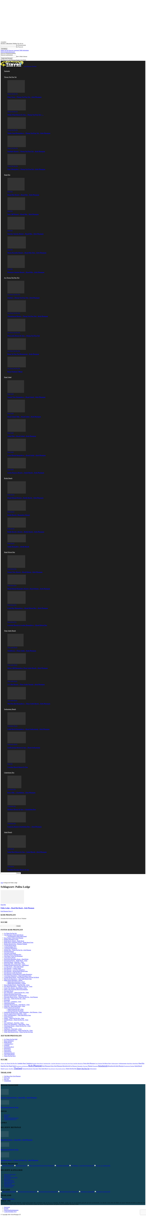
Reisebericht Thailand (129, 1066)
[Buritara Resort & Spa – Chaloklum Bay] (16, 804)
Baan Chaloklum (9, 1041)
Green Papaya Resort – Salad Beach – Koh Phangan (25, 473)
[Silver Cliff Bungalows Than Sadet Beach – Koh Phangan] (16, 663)
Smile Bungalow (8, 1017)
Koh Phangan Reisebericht (62, 1066)
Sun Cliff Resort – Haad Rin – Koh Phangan (23, 214)
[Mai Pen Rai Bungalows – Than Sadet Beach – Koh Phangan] (16, 699)
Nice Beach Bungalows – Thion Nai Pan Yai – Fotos (18, 986)
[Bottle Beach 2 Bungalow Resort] (16, 510)
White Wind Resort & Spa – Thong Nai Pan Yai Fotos (18, 1032)
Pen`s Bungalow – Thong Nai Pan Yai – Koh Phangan (26, 169)
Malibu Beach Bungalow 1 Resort (13, 980)
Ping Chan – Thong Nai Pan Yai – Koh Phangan (24, 97)
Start (2, 882)
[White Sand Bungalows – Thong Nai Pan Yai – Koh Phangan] (16, 128)
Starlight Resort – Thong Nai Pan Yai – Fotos (16, 1020)
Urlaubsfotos (7, 1080)
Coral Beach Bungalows (10, 948)
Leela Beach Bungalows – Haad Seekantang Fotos (17, 976)
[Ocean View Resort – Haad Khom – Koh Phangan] (16, 567)
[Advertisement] (31, 878)
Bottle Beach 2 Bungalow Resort (18, 515)
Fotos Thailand (98, 1063)
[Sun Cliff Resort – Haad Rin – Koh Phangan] (16, 209)
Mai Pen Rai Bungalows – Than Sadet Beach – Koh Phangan (28, 704)
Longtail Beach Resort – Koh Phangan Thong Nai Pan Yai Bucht (21, 977)
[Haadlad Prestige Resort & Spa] (16, 865)
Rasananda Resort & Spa (9, 1107)
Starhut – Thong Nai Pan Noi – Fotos (14, 1018)
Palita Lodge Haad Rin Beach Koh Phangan (16, 989)
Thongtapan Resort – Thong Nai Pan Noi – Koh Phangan (27, 316)
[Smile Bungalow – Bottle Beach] (16, 542)
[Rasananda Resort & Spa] (5, 1104)
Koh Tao (6, 1079)
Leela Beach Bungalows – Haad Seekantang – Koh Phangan (28, 729)
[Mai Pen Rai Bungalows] (102, 1165)
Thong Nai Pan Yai (10, 77)
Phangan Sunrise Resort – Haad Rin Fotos (15, 995)
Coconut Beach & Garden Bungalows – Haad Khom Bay (27, 625)
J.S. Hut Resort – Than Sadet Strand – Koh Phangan (26, 684)
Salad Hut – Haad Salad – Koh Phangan (21, 436)
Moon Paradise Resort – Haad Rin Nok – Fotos (16, 985)
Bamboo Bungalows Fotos (11, 939)
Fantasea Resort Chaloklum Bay (12, 954)
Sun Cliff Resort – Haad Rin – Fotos (14, 1023)
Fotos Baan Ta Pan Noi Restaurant (13, 956)
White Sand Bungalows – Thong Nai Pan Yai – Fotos (18, 1030)
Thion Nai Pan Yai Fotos (60, 1068)
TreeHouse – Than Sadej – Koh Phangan (21, 651)
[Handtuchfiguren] (86, 1191)
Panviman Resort (8, 991)
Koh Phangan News (6, 911)
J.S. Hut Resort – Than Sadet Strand (13, 966)
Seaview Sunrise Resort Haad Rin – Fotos (15, 1013)
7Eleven (2, 1063)
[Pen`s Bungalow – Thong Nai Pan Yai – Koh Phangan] (16, 164)
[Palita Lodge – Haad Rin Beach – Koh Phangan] (12, 903)
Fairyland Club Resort (10, 953)
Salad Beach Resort (9, 1003)
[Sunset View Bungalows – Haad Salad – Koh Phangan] (15, 392)
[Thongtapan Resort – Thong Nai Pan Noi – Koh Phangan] (16, 311)
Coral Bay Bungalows (56, 1063)
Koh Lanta (7, 1077)
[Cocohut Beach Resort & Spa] (16, 762)
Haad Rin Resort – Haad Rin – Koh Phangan (23, 195)
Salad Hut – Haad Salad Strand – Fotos (14, 1006)
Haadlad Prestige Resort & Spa (18, 870)
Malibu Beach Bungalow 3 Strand (16, 983)
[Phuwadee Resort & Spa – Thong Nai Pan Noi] (16, 331)
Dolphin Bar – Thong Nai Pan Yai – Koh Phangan (17, 950)
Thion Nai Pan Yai (52, 1068)
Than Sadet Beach (10, 631)
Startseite (7, 71)
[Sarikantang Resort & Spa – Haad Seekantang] (16, 742)
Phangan (90, 1066)
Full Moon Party (107, 1063)
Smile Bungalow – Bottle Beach (18, 547)
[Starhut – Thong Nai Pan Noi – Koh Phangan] (15, 293)
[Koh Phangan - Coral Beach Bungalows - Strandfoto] (81, 1165)
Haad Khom (129, 1063)
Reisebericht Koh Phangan (116, 1066)
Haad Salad (7, 377)
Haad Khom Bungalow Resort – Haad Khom (16, 959)
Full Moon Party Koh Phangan (12, 1076)
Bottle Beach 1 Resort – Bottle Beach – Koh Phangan (25, 532)
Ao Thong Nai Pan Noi (11, 278)
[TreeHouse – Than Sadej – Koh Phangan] (15, 646)
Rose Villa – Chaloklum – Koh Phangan (21, 792)
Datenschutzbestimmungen (8, 52)
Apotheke (20, 1063)
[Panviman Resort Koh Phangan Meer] (8, 1191)
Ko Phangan (73, 1066)
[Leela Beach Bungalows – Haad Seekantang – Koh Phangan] (16, 724)
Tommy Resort (8, 1027)
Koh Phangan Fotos (48, 1066)
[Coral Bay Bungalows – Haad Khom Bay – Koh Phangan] (16, 603)
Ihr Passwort (19, 47)
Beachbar (34, 1063)
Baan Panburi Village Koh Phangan (13, 938)
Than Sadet (35, 1068)
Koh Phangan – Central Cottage (12, 968)
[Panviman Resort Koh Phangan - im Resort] (26, 1191)
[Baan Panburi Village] (16, 367)
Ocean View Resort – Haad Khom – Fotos (15, 988)
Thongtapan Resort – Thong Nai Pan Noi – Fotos (17, 1026)
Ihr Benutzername (21, 45)
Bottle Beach (8, 478)
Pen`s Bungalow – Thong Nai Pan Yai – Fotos (16, 992)
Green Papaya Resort (9, 957)
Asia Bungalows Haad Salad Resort (13, 935)
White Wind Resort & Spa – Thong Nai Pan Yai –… (25, 115)
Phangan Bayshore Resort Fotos (12, 994)
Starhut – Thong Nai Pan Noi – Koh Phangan (23, 298)
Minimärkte (80, 1066)
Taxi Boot (11, 1068)
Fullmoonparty (114, 1063)
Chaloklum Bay (9, 772)
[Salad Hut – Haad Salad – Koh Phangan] (16, 431)
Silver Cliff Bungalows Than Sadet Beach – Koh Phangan (27, 668)
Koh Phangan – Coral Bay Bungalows (14, 969)
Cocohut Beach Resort (10, 945)
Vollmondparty (93, 1068)
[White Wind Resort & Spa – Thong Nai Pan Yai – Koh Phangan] (16, 110)
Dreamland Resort (9, 951)
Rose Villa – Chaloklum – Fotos (12, 1001)
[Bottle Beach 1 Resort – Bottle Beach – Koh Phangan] (16, 527)
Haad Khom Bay (9, 552)
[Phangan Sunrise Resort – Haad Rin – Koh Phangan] (16, 267)
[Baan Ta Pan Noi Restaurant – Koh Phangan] (16, 349)
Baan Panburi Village (14, 372)
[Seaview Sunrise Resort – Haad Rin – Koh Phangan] (16, 229)
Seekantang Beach (10, 709)
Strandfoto (6, 1068)
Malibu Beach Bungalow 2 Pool (16, 982)
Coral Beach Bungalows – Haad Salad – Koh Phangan (26, 455)
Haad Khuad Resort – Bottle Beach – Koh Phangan (25, 498)
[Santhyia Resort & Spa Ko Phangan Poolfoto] (7, 1165)
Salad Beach (8, 832)
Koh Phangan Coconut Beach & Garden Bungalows (18, 974)
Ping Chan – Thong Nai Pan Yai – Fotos (15, 998)
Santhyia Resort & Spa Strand (15, 1010)
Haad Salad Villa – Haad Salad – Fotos (14, 963)
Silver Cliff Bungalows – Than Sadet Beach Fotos (17, 1015)
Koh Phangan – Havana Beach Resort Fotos (16, 971)
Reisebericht (103, 1066)
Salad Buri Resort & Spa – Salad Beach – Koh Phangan (27, 852)
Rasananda (7, 1000)
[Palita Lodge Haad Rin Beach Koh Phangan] (41, 1165)
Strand (2, 1068)
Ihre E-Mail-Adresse (21, 56)
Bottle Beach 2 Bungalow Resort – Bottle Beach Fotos (18, 942)
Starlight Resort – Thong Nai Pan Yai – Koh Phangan (26, 151)
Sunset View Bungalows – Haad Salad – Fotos (16, 1024)
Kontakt (6, 1116)
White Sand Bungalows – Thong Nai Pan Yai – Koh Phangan (28, 133)
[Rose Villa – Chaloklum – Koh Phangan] (14, 787)
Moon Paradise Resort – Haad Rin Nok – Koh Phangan (26, 253)
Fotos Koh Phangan (89, 1063)
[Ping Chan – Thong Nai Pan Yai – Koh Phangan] (16, 92)
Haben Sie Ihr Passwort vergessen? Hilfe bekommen (15, 50)
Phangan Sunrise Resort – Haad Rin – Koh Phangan (25, 272)
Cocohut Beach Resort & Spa (17, 767)
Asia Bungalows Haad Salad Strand (17, 936)
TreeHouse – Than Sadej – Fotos (13, 1029)
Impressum (7, 1115)
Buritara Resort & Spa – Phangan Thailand (15, 944)
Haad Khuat (135, 1063)
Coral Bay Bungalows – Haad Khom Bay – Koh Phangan (27, 608)
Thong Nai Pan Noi (71, 1068)
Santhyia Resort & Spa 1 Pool (15, 1009)
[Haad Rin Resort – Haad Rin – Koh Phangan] (16, 190)
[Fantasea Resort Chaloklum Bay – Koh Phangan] (16, 822)
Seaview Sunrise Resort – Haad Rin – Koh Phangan (25, 234)
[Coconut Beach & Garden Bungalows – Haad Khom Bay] (16, 620)
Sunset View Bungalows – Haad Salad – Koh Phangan (26, 397)
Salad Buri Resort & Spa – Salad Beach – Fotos (17, 1004)
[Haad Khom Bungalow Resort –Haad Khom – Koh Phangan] (16, 584)
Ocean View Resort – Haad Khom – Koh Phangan (24, 572)
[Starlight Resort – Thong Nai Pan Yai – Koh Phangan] (16, 146)
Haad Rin (7, 175)
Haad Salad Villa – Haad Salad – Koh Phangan (24, 417)
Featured (6, 1045)
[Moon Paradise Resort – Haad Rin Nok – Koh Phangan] (16, 248)
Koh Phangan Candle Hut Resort (13, 973)
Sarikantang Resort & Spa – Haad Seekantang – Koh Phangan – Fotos (23, 1012)
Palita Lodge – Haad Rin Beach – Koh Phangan (17, 908)
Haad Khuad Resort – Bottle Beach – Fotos (15, 960)
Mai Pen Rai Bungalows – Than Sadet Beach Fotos (18, 979)
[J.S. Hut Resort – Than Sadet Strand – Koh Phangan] (16, 679)
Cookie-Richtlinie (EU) (10, 947)
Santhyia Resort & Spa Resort (12, 1007)
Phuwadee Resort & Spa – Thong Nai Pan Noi (23, 336)
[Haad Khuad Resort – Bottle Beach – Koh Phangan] (16, 493)
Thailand (18, 1068)
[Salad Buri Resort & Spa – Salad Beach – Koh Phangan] (16, 847)
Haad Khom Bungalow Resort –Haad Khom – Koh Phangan (28, 589)
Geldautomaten (123, 1063)
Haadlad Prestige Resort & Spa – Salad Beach (16, 965)
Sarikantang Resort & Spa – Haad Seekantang (23, 747)
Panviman (85, 1066)
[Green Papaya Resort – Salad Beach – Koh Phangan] (16, 468)
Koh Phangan (35, 1065)
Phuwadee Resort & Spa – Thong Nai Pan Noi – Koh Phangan (21, 997)
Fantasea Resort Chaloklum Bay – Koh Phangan (24, 827)
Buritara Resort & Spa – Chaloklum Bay (21, 809)
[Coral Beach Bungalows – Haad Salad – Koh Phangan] (16, 450)
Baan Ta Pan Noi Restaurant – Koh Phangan (23, 354)
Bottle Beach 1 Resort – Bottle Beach (14, 941)
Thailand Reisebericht (27, 1068)
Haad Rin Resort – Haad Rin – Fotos (14, 962)
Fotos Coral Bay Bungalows (76, 1063)
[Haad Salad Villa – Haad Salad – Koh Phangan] (16, 412)
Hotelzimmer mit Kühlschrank (22, 1066)
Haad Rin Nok (5, 1066)
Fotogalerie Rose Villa (65, 1063)
